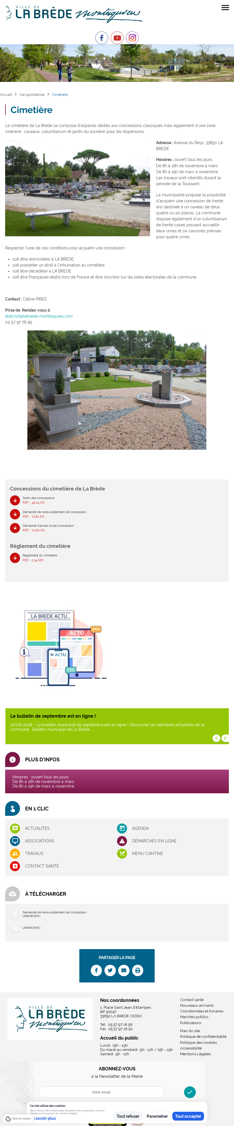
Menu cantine (147, 853)
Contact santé (42, 866)
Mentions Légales (195, 1054)
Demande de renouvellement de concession (54, 514)
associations (39, 841)
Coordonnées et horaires (201, 1011)
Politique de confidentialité (203, 1036)
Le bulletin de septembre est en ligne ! (53, 716)
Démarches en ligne (154, 841)
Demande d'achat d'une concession (48, 528)
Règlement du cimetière (40, 557)
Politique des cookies (198, 1042)
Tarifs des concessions (39, 500)
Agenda (140, 828)
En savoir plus (43, 1118)
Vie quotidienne (32, 94)
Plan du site (190, 1031)
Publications (190, 1023)
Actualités (37, 828)
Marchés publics (194, 1017)
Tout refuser (128, 1116)
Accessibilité (191, 1048)
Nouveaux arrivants (197, 1005)
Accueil (6, 94)
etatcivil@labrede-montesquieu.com (39, 316)
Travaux (34, 853)
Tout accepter (188, 1116)
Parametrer (157, 1116)
